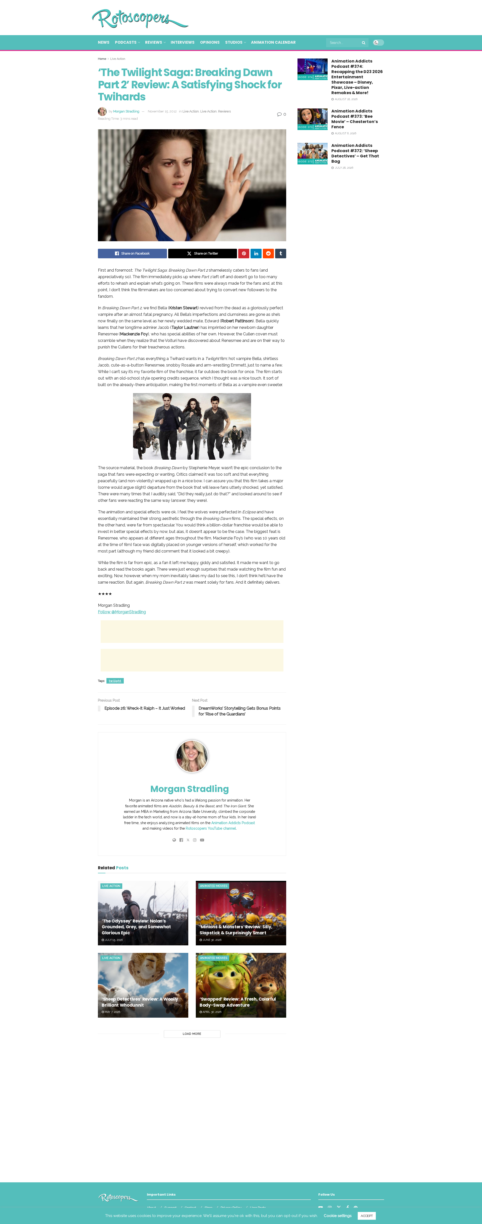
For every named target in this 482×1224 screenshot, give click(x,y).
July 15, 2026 (113, 940)
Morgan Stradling (126, 111)
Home (102, 58)
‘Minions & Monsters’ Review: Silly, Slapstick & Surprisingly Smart (236, 930)
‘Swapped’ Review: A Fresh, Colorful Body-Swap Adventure (238, 1002)
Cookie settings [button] (337, 1215)
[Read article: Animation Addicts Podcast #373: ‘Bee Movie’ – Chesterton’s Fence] (312, 119)
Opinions (210, 42)
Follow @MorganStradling (122, 611)
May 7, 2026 (112, 1012)
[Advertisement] (292, 17)
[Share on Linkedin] (256, 253)
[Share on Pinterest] (243, 253)
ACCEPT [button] (367, 1216)
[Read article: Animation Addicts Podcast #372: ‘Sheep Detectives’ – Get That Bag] (312, 153)
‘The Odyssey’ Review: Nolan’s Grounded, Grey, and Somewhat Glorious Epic (136, 927)
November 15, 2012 (162, 111)
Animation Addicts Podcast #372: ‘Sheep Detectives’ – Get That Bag (355, 153)
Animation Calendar (273, 42)
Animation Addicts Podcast (233, 823)
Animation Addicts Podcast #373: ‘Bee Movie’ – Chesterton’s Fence (354, 119)
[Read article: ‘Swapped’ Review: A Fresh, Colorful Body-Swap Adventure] (241, 985)
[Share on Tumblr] (280, 253)
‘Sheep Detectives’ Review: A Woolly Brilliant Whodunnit (140, 1002)
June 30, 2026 (211, 940)
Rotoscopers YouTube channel (211, 828)
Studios (234, 42)
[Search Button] (364, 42)
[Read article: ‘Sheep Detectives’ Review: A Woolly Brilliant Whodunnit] (143, 985)
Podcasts (126, 42)
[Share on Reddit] (268, 253)
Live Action (117, 58)
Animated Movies (213, 886)
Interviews (183, 42)
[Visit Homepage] (133, 17)
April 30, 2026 (211, 1012)
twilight (115, 681)
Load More (192, 1033)
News (103, 42)
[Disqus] (192, 1108)
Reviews (153, 42)
